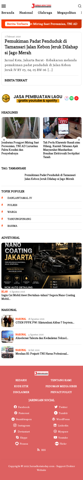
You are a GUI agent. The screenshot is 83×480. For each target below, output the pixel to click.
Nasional (21, 319)
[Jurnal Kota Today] (41, 5)
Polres (12, 205)
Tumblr (63, 413)
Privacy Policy (61, 392)
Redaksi (21, 380)
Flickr (63, 443)
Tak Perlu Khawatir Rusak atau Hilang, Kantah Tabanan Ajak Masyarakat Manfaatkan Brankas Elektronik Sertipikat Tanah (61, 150)
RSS (43, 449)
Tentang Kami (61, 380)
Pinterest (24, 413)
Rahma (12, 225)
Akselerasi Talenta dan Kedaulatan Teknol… (42, 338)
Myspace (63, 431)
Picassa (24, 443)
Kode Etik (21, 386)
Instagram (24, 425)
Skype (23, 437)
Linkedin (63, 425)
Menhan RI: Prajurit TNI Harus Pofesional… (42, 353)
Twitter (63, 407)
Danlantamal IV (19, 197)
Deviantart (24, 431)
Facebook (24, 407)
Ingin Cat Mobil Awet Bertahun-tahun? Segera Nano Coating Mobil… (38, 297)
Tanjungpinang (19, 218)
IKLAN (4, 291)
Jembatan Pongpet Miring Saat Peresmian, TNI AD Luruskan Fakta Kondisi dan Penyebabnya (20, 148)
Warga (12, 211)
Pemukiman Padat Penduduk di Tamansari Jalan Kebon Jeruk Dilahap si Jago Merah (41, 47)
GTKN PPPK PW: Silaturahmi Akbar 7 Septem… (45, 322)
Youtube (63, 437)
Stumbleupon (24, 419)
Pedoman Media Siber (61, 386)
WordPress (63, 419)
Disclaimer (21, 392)
